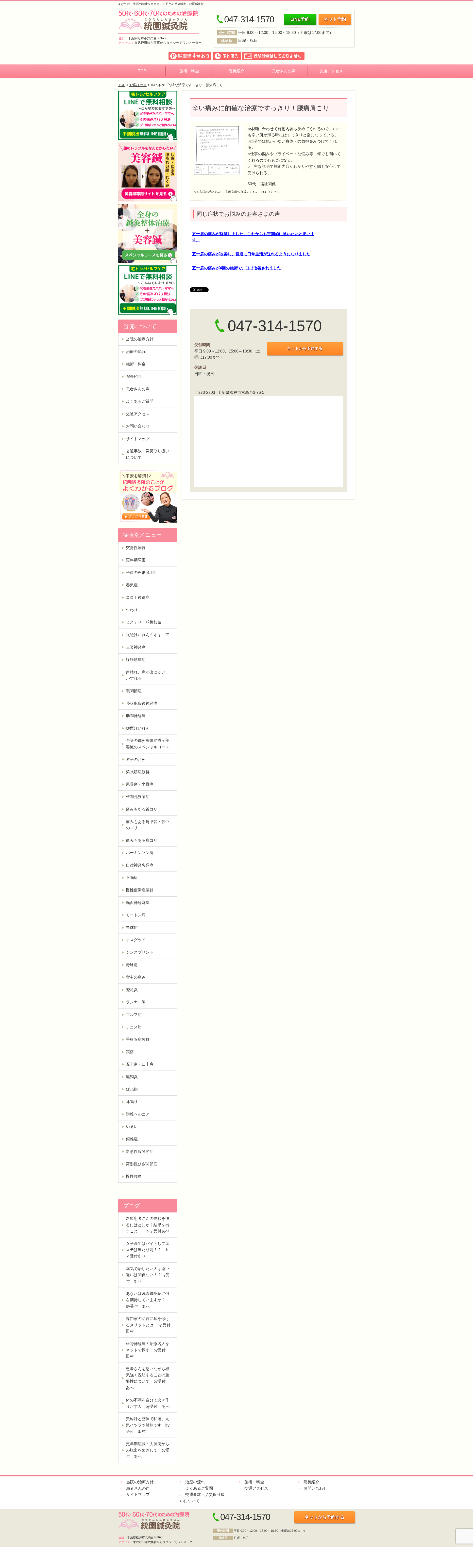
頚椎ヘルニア (138, 1114)
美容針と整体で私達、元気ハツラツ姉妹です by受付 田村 (147, 1425)
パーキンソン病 (139, 853)
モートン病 (136, 915)
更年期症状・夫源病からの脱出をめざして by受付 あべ (147, 1450)
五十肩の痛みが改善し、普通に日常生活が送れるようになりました (251, 254)
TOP (142, 71)
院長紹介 (236, 71)
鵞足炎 (132, 990)
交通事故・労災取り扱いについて (147, 454)
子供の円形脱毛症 (141, 572)
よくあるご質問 (139, 401)
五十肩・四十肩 (139, 1064)
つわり (132, 610)
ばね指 (132, 1089)
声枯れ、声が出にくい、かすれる (147, 675)
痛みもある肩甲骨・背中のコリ (147, 825)
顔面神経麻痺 (138, 903)
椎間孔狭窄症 (138, 797)
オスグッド (136, 940)
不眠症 (132, 877)
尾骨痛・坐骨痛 (139, 784)
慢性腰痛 (134, 1176)
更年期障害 (136, 560)
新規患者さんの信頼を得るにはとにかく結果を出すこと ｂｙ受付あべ (147, 1224)
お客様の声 (138, 85)
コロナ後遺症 (138, 597)
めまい (132, 1126)
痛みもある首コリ (141, 809)
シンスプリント (139, 952)
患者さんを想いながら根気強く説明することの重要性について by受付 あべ (147, 1378)
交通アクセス (331, 71)
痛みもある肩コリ (141, 840)
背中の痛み (136, 977)
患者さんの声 (284, 71)
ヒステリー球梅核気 (143, 622)
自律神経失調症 (139, 865)
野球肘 (132, 927)
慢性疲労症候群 (139, 890)
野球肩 (132, 965)
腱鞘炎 (132, 1077)
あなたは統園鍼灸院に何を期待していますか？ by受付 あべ (147, 1299)
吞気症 (132, 585)
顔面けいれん (138, 728)
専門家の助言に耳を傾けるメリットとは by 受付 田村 (150, 1325)
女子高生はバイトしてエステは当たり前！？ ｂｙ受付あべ (147, 1249)
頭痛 (130, 1052)
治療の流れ (136, 352)
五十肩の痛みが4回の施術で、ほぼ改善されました (236, 268)
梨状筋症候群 (138, 772)
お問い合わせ (138, 426)
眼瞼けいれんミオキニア (147, 635)
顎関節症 (134, 691)
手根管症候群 (138, 1039)
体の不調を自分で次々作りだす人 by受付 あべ (147, 1403)
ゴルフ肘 (134, 1014)
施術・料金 (189, 71)
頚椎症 (132, 1139)
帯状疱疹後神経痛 (141, 703)
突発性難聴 (136, 548)
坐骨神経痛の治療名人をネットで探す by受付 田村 (147, 1350)
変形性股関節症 (139, 1151)
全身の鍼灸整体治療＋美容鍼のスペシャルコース (147, 743)
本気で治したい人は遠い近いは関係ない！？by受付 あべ (147, 1275)
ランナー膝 (136, 1002)
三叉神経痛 (136, 647)
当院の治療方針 (139, 339)
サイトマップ (138, 439)
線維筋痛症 (136, 660)
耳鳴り (132, 1102)
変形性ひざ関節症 (141, 1164)
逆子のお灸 (136, 759)
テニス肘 (134, 1027)
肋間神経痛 (136, 716)
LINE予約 (299, 19)
